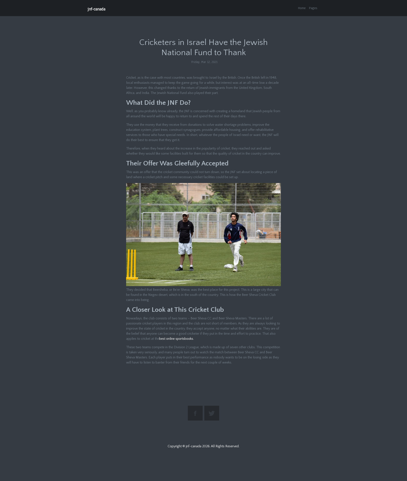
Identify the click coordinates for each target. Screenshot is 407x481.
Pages (313, 8)
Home (302, 8)
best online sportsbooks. (176, 339)
